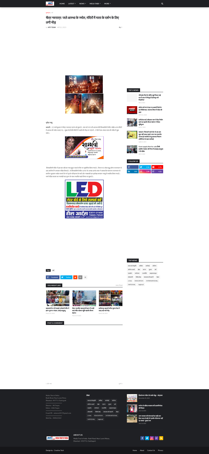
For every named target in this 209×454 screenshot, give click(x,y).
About (142, 450)
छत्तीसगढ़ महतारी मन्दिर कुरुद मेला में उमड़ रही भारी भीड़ (109, 309)
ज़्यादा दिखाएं (119, 285)
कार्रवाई (148, 266)
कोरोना (154, 266)
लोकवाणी (130, 277)
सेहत (158, 277)
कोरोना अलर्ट (131, 269)
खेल (139, 269)
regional (141, 284)
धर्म (52, 13)
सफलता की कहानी (148, 277)
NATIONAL (131, 284)
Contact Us (151, 450)
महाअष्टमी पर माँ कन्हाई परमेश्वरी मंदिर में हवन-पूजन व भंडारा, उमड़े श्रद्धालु (57, 309)
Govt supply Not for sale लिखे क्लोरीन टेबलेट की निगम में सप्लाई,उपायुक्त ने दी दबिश (151, 148)
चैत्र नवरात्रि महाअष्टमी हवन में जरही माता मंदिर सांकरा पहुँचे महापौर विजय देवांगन (83, 310)
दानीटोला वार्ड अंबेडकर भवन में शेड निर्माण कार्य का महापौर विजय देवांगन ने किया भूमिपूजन (151, 122)
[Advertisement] (84, 49)
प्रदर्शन (130, 273)
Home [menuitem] (62, 4)
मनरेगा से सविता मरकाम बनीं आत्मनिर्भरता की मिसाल (150, 407)
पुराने (120, 384)
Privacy (160, 450)
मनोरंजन (137, 273)
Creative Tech (59, 450)
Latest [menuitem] (71, 4)
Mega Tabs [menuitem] (94, 4)
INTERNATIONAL (152, 281)
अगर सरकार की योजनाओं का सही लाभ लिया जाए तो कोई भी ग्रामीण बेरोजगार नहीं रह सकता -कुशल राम (151, 418)
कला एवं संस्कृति (132, 266)
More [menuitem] (106, 4)
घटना (144, 269)
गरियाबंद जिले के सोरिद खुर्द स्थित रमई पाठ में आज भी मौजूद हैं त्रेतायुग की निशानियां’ (150, 97)
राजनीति (144, 273)
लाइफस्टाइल (153, 273)
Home (135, 450)
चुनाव (150, 269)
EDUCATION (139, 281)
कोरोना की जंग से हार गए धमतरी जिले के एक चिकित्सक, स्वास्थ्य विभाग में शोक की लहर (150, 109)
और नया (49, 384)
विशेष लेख (138, 277)
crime (130, 281)
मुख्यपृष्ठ (48, 13)
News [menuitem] (81, 4)
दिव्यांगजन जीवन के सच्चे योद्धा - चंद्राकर (151, 395)
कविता (141, 266)
